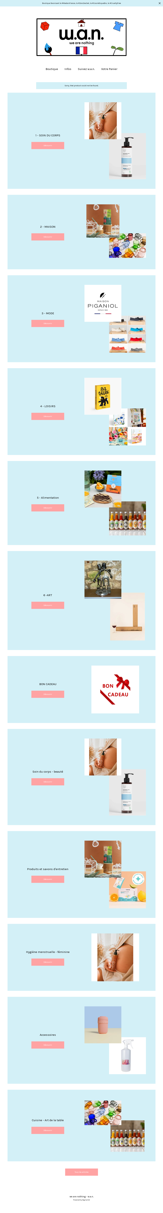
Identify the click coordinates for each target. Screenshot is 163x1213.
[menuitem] (52, 69)
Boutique (52, 69)
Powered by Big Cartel (81, 1200)
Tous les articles (82, 1172)
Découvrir (48, 145)
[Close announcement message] (159, 3)
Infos (67, 69)
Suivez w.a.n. (86, 69)
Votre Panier (110, 69)
